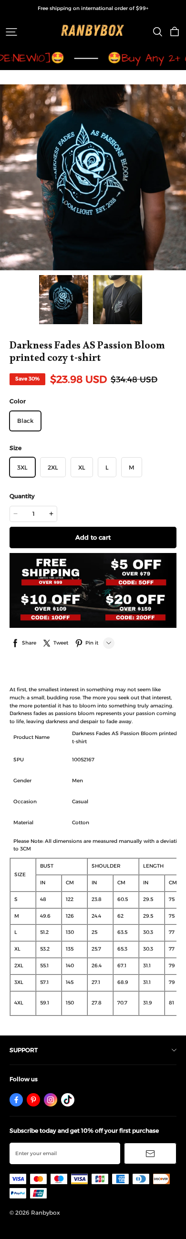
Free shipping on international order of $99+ (93, 8)
